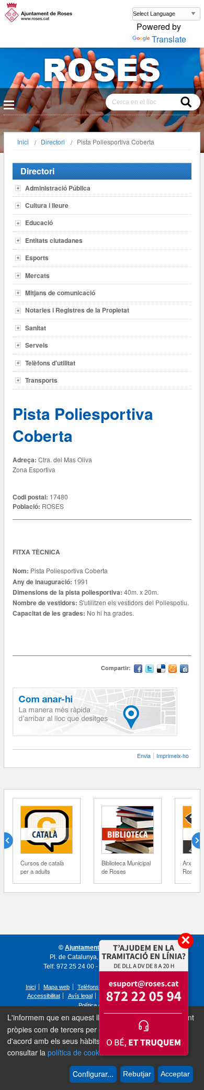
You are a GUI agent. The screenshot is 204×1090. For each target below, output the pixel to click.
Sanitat (35, 327)
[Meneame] (172, 669)
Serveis (36, 345)
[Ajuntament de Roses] (102, 72)
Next (191, 840)
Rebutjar (137, 1074)
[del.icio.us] (161, 669)
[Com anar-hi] (95, 733)
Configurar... (93, 1074)
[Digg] (184, 669)
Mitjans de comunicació (60, 292)
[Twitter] (149, 669)
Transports (41, 380)
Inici (23, 141)
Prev (12, 840)
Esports (37, 257)
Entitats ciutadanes (54, 240)
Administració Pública (57, 188)
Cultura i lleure (47, 205)
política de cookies (78, 1052)
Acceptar (175, 1074)
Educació (39, 222)
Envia (144, 756)
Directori (53, 141)
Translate (169, 39)
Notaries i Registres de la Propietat (77, 310)
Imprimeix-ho (172, 756)
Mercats (37, 275)
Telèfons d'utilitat (50, 363)
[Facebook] (138, 669)
